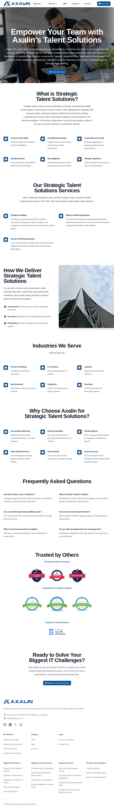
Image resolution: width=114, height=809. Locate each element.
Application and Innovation (13, 744)
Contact (87, 4)
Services (52, 4)
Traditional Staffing (93, 768)
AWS (65, 4)
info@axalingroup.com (15, 718)
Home (26, 4)
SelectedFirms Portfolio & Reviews (57, 588)
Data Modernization (10, 791)
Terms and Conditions (66, 740)
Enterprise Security (10, 749)
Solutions (37, 4)
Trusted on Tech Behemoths (57, 622)
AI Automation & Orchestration (41, 780)
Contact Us (35, 749)
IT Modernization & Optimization (42, 768)
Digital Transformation (11, 740)
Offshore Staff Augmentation (96, 773)
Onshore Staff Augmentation (96, 777)
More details (90, 225)
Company (75, 4)
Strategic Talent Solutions (12, 753)
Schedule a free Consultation (58, 683)
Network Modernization (12, 787)
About (33, 740)
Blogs (33, 744)
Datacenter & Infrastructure (13, 775)
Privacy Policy (63, 744)
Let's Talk (105, 4)
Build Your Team (58, 72)
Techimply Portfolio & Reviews (57, 562)
